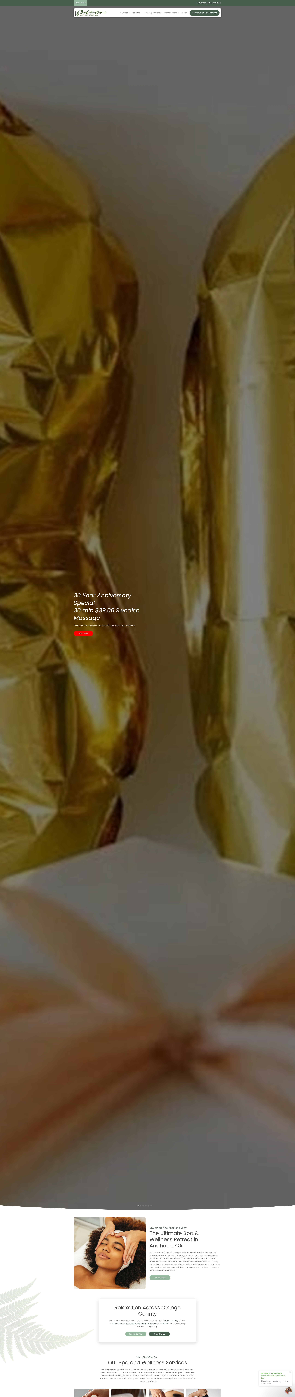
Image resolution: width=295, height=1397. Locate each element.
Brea (126, 1323)
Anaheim (164, 1323)
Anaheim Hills (118, 1323)
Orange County (171, 1320)
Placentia (141, 1323)
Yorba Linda (151, 1323)
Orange (132, 1323)
